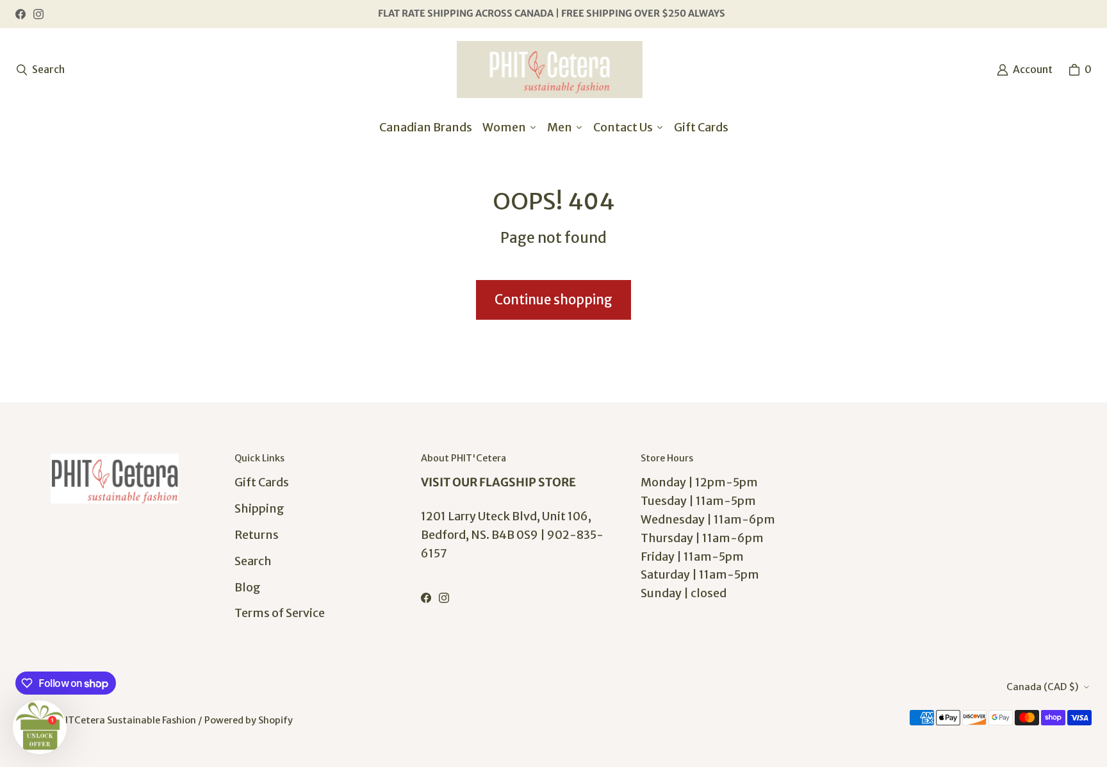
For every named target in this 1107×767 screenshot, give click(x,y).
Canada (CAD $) (1042, 687)
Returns (256, 534)
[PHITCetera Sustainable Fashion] (550, 69)
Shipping (259, 508)
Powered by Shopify (248, 720)
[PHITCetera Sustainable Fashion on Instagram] (38, 14)
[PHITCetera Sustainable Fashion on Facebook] (20, 14)
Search (253, 561)
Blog (247, 587)
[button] (40, 727)
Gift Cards (261, 482)
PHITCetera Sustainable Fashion (124, 720)
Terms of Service (279, 613)
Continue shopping (553, 300)
